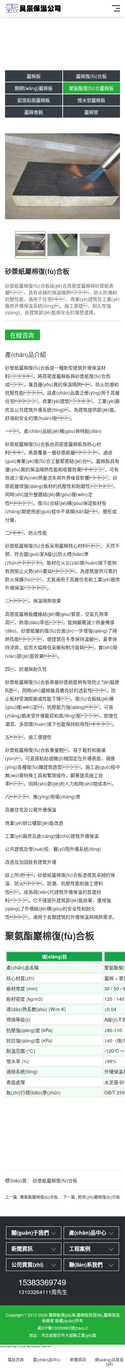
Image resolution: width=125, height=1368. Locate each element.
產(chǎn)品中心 (47, 1359)
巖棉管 (91, 112)
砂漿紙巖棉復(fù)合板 (55, 1180)
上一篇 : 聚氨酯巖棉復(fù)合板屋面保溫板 (34, 1197)
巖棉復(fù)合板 (91, 76)
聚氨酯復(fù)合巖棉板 (91, 88)
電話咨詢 (16, 1359)
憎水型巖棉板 (91, 100)
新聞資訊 (78, 1359)
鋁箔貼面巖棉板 (33, 100)
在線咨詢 (22, 335)
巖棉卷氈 (33, 112)
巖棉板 (34, 76)
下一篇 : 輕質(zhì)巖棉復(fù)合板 (91, 1197)
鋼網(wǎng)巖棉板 (34, 88)
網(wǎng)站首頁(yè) (109, 1361)
